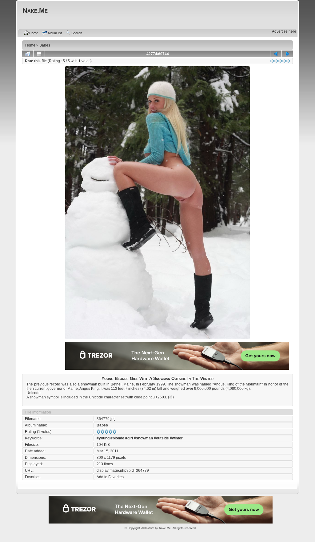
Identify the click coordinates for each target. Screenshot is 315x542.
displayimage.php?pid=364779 (123, 470)
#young (103, 438)
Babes (102, 425)
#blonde (117, 438)
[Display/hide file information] (39, 54)
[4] (284, 61)
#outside (161, 438)
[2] (276, 61)
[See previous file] (275, 54)
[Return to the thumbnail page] (27, 54)
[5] (288, 61)
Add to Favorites (110, 477)
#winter (176, 438)
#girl (129, 438)
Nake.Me (165, 528)
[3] (280, 61)
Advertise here (284, 31)
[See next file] (287, 54)
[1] (272, 61)
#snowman (143, 438)
